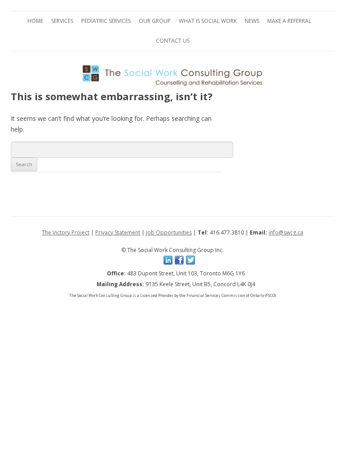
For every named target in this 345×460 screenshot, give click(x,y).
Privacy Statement (117, 232)
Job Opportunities (169, 232)
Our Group (155, 21)
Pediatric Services (106, 21)
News (252, 21)
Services (62, 21)
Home (35, 21)
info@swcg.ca (286, 232)
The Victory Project (65, 232)
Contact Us (173, 40)
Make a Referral (289, 21)
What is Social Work (208, 21)
